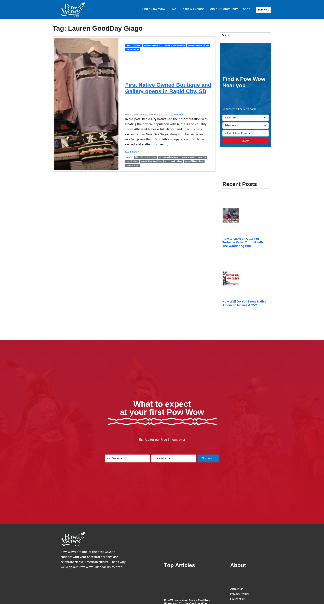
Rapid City (202, 157)
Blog (128, 46)
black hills (139, 157)
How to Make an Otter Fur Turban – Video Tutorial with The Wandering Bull (242, 242)
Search (245, 141)
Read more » (132, 151)
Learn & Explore (192, 9)
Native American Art (152, 46)
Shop (246, 9)
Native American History (198, 46)
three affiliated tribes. (194, 161)
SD (166, 161)
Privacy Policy (239, 594)
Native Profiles (133, 50)
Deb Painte (151, 157)
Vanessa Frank (133, 165)
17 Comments (176, 115)
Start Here (263, 9)
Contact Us (238, 599)
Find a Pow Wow (153, 9)
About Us (236, 589)
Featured (137, 46)
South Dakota (176, 161)
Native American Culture (175, 46)
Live (173, 9)
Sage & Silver (132, 161)
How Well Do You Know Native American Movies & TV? (244, 303)
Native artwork (188, 157)
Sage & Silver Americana (151, 161)
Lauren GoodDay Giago (168, 157)
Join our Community (223, 9)
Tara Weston (162, 115)
